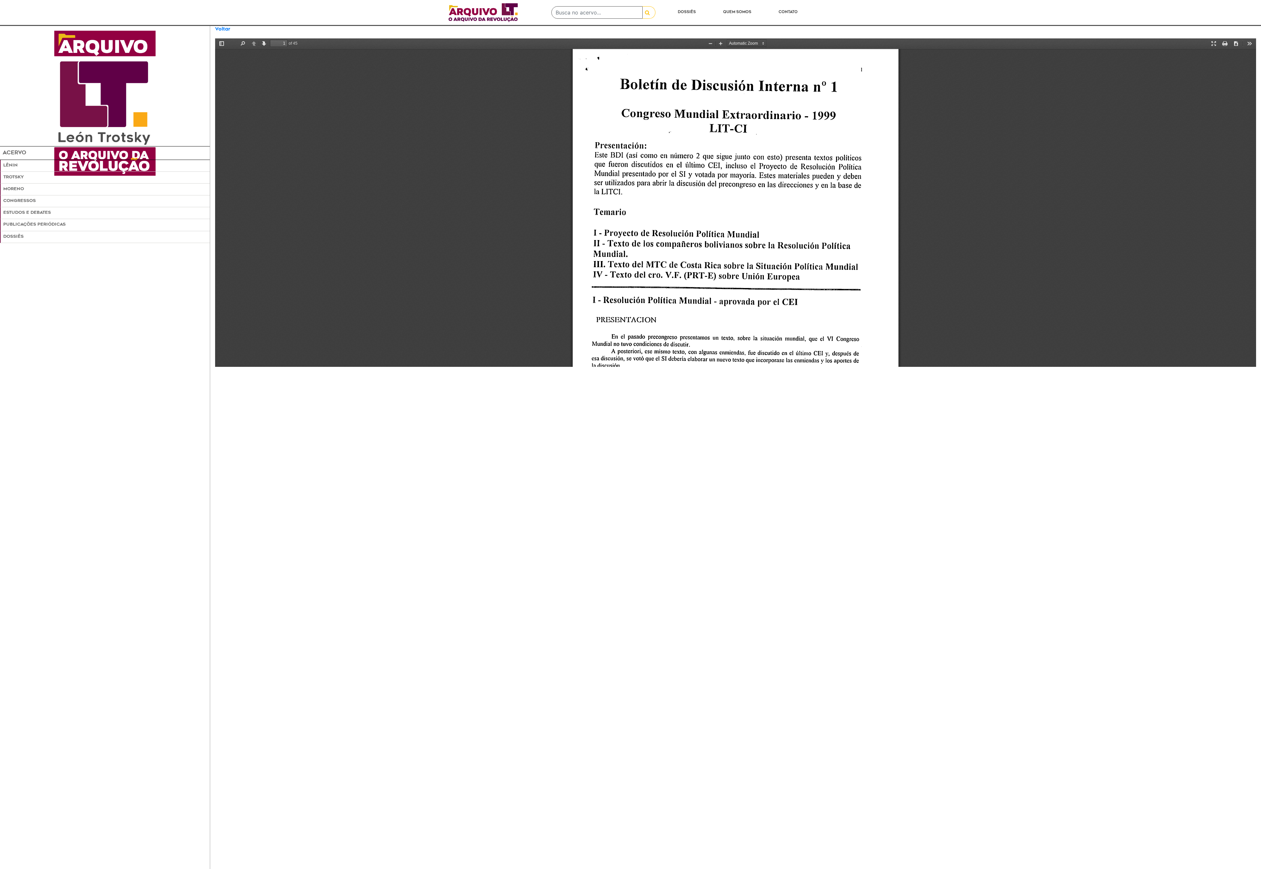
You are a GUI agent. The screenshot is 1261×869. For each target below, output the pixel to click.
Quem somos (737, 12)
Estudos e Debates (27, 213)
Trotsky (13, 177)
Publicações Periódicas (34, 225)
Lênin (10, 165)
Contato (788, 12)
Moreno (13, 189)
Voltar (222, 29)
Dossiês (687, 12)
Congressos (19, 201)
